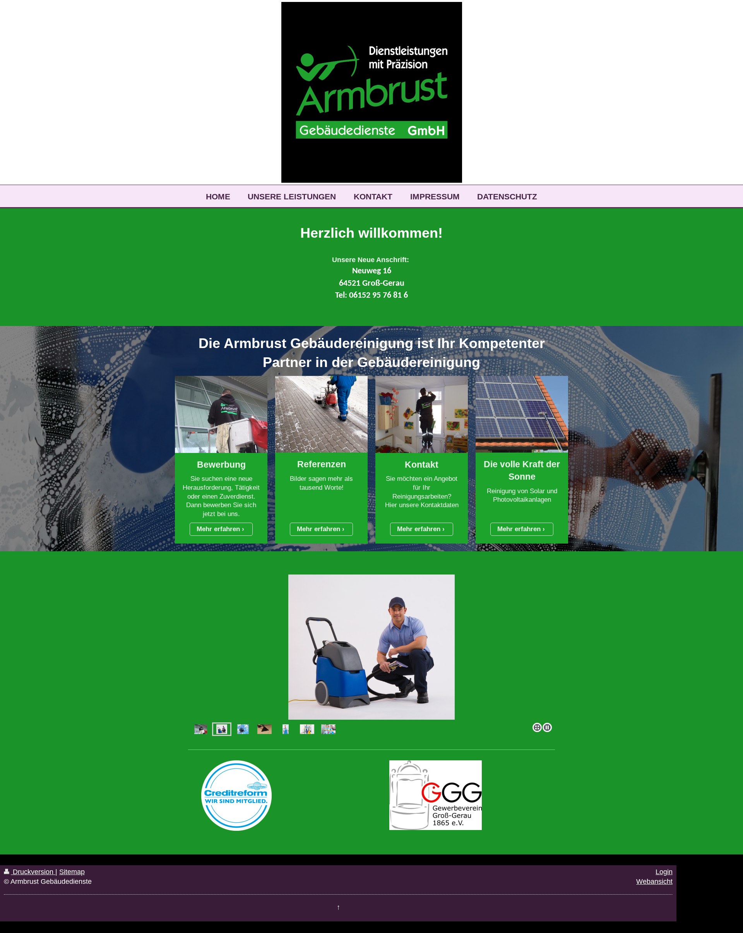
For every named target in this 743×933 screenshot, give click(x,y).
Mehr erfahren (218, 529)
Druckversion (33, 872)
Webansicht (654, 881)
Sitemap (72, 872)
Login (664, 872)
